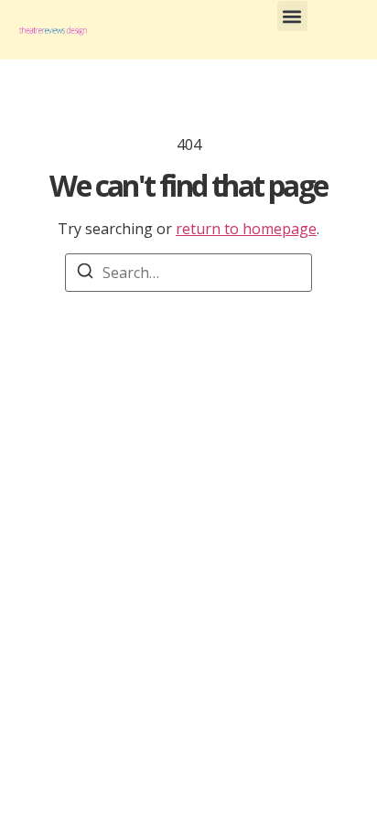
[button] (292, 16)
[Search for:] (188, 272)
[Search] (85, 273)
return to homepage (246, 229)
